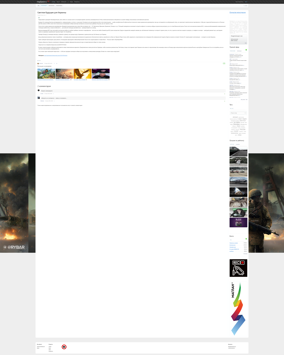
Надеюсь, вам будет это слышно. (100, 79)
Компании (63, 1)
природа (233, 129)
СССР (236, 131)
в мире (240, 119)
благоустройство (233, 119)
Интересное (232, 245)
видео (245, 119)
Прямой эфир (234, 47)
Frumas (231, 67)
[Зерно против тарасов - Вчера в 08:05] (238, 172)
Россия (242, 129)
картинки (242, 122)
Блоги (58, 1)
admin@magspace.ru (232, 346)
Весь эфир (243, 99)
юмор (239, 135)
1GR (230, 59)
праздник (243, 127)
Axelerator (232, 54)
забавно (231, 122)
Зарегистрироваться (239, 1)
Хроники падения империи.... (63, 79)
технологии (234, 133)
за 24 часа (232, 144)
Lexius (231, 81)
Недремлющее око (237, 36)
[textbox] (238, 113)
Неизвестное (233, 247)
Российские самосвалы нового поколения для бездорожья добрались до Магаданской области (238, 94)
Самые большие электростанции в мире (238, 60)
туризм (240, 133)
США (245, 131)
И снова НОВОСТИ (234, 249)
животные (243, 120)
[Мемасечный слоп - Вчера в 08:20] (238, 151)
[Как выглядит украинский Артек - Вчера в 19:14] (238, 202)
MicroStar (232, 91)
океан (239, 127)
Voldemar (42, 100)
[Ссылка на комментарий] (53, 93)
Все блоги (245, 253)
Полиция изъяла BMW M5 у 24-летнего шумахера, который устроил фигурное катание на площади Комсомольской (238, 75)
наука (238, 126)
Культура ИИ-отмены (234, 79)
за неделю (238, 144)
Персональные (51, 5)
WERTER (231, 85)
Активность (77, 1)
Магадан (236, 124)
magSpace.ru (42, 2)
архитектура (241, 117)
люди (231, 124)
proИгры (232, 251)
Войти (246, 1)
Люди (71, 1)
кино (246, 122)
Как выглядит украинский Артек (236, 65)
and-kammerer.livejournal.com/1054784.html (55, 55)
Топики (53, 1)
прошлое (237, 129)
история (237, 122)
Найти (246, 5)
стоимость (241, 131)
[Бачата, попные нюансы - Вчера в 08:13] (238, 162)
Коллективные (44, 5)
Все (38, 5)
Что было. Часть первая (235, 83)
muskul (41, 93)
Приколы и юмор (234, 242)
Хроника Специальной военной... (45, 79)
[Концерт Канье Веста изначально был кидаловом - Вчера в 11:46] (238, 192)
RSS (246, 99)
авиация (235, 117)
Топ (230, 239)
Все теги (231, 108)
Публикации (239, 50)
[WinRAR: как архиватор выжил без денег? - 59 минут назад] (238, 222)
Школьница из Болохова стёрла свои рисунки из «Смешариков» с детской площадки (237, 88)
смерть (232, 131)
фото (236, 135)
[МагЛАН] (238, 276)
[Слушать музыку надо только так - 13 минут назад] (238, 212)
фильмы (244, 133)
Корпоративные (59, 5)
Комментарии (232, 50)
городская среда (235, 120)
